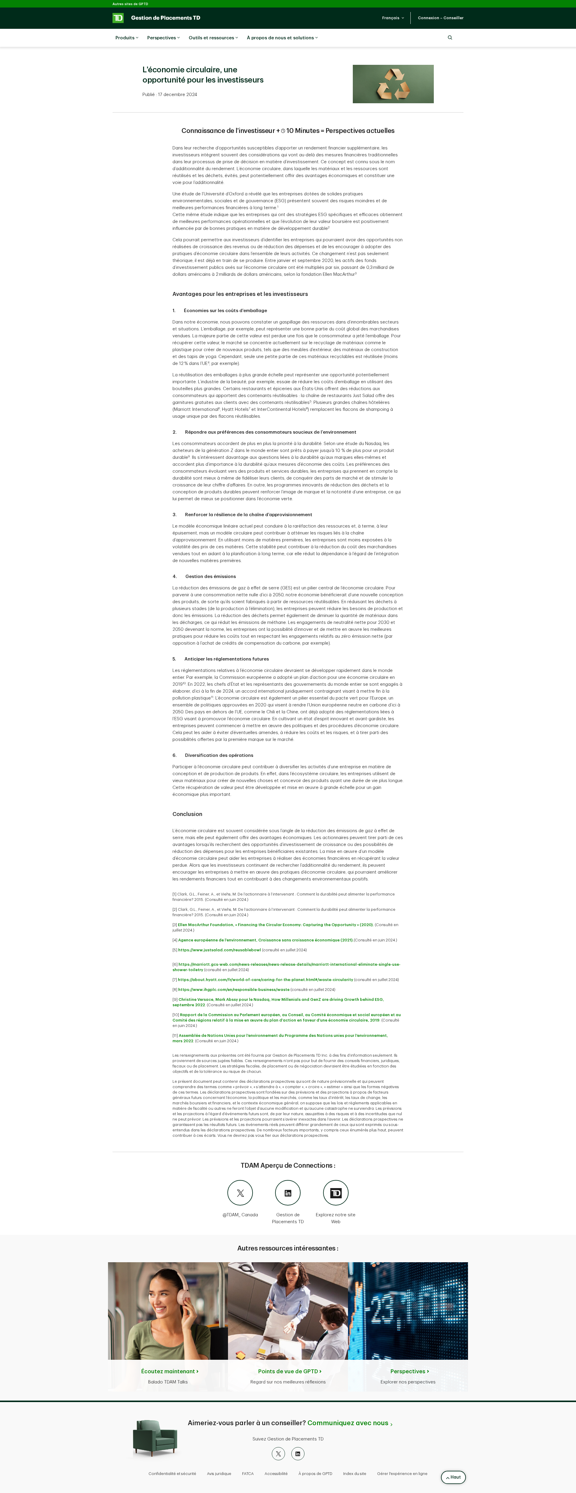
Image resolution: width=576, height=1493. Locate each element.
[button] (393, 18)
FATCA (248, 1474)
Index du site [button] (354, 1474)
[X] (278, 1453)
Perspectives (161, 38)
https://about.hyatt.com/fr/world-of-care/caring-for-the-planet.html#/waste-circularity (265, 980)
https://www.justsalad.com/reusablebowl (219, 950)
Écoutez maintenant (168, 1371)
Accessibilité (276, 1474)
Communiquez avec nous (348, 1423)
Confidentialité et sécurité (172, 1474)
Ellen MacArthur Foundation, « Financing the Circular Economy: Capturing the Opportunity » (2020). (276, 925)
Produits (125, 38)
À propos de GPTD (315, 1474)
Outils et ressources (211, 38)
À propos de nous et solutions (280, 38)
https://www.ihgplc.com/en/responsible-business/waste (234, 990)
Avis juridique (219, 1474)
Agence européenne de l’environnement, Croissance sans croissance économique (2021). (266, 940)
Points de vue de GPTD (288, 1371)
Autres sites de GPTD (130, 4)
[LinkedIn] (297, 1453)
